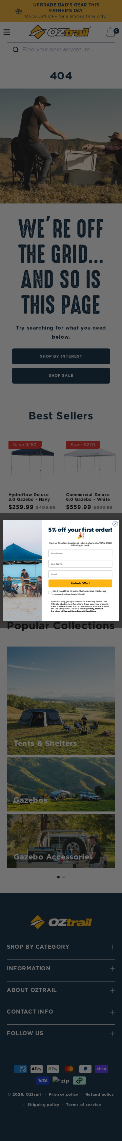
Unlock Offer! (80, 583)
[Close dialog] (115, 523)
